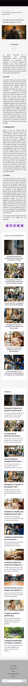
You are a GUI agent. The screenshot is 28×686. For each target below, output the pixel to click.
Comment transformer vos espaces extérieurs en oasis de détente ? (13, 642)
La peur (14, 46)
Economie (13, 666)
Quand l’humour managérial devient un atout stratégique (14, 304)
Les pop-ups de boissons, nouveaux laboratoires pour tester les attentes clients (14, 281)
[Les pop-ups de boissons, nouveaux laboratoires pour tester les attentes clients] (14, 270)
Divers (8, 10)
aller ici (11, 90)
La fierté (14, 50)
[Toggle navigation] (3, 3)
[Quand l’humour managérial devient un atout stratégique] (14, 294)
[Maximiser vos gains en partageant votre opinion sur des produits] (14, 315)
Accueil (3, 10)
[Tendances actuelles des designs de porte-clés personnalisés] (14, 338)
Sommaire (14, 44)
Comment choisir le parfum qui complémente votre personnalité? (12, 616)
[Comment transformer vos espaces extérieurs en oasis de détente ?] (14, 632)
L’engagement (14, 48)
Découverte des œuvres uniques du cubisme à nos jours (13, 590)
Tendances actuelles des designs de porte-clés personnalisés (14, 349)
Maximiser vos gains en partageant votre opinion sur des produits (14, 326)
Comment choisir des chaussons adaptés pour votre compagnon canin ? (14, 565)
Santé (13, 671)
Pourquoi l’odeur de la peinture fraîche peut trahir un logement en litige (14, 258)
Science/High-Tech (13, 674)
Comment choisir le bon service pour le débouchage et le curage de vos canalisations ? (14, 373)
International (13, 668)
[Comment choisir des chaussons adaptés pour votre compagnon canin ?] (14, 554)
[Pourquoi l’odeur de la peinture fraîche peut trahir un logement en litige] (14, 247)
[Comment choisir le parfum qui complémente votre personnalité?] (14, 605)
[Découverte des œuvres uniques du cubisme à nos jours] (14, 580)
